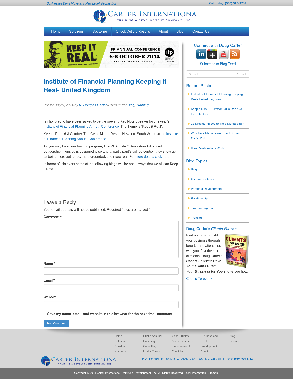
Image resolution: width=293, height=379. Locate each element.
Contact (234, 341)
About (163, 31)
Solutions (76, 31)
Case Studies (180, 336)
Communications (202, 179)
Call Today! (227, 3)
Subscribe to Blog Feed (218, 64)
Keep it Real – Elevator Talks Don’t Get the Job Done (217, 111)
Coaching (149, 341)
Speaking (99, 31)
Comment (53, 217)
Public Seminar (152, 336)
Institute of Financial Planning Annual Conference (81, 126)
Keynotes (121, 351)
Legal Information (195, 372)
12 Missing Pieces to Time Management (218, 123)
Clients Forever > (199, 278)
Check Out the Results (133, 31)
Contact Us (200, 31)
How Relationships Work (207, 148)
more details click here (152, 156)
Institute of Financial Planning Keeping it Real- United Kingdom (218, 96)
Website (50, 297)
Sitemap (213, 372)
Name (49, 263)
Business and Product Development (209, 341)
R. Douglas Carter (92, 105)
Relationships (200, 198)
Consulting (149, 346)
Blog (180, 31)
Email (49, 280)
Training (142, 105)
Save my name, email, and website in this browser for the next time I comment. (110, 314)
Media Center (151, 351)
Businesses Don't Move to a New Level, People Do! (81, 3)
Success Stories (182, 341)
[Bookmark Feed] (235, 54)
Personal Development (206, 188)
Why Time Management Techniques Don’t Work (215, 136)
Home (55, 31)
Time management (203, 208)
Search (242, 74)
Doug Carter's (211, 228)
